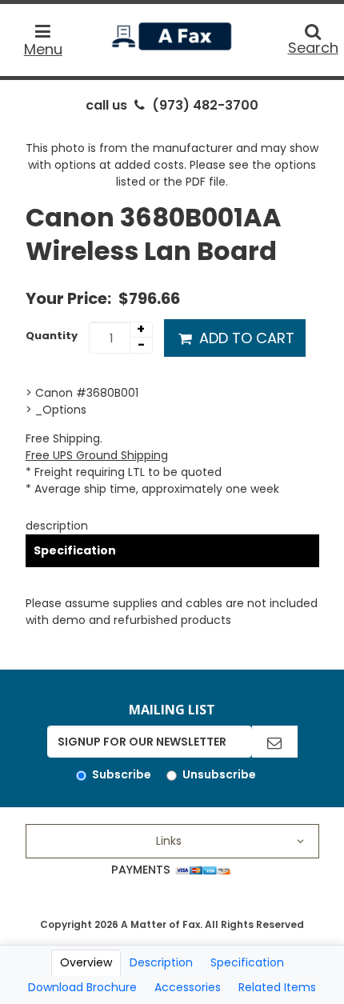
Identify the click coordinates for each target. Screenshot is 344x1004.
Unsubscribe (219, 774)
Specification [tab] (247, 962)
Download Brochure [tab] (82, 987)
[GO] (274, 742)
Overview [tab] (86, 962)
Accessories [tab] (187, 987)
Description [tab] (161, 962)
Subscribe (121, 774)
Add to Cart (244, 338)
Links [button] (169, 841)
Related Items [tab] (277, 987)
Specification (75, 550)
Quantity (52, 335)
